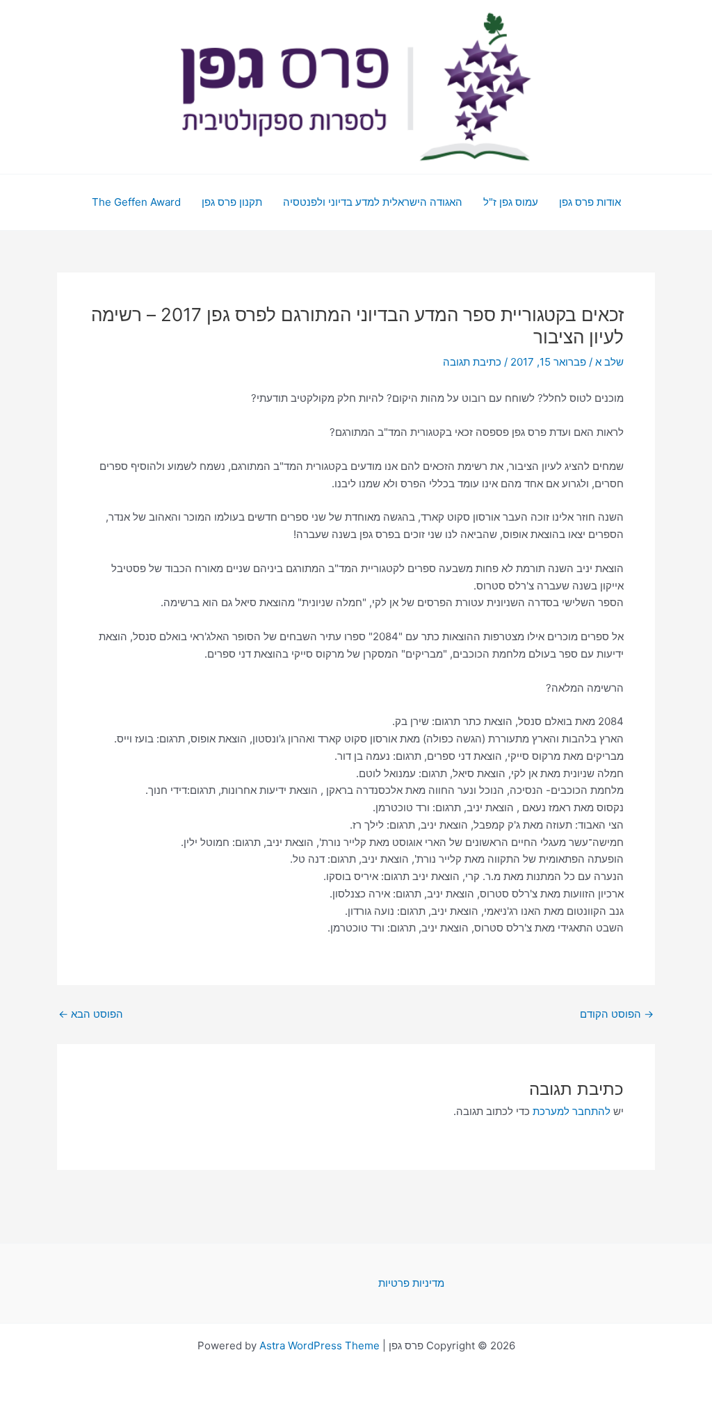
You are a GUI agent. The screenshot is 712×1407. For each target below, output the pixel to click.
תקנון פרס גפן (232, 202)
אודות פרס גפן (590, 202)
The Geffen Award (136, 202)
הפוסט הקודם (617, 1014)
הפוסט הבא (90, 1014)
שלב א (609, 361)
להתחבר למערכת (571, 1111)
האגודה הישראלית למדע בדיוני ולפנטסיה (372, 202)
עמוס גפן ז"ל (510, 202)
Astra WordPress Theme (319, 1345)
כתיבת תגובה (472, 361)
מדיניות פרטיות (411, 1283)
